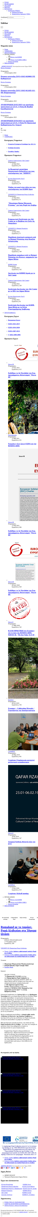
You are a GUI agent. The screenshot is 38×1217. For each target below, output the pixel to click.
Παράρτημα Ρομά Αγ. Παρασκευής (11, 1188)
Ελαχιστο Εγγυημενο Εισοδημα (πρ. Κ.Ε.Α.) (22, 144)
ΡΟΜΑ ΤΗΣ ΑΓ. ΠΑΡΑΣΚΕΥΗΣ (14, 1202)
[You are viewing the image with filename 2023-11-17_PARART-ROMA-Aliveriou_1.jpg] (14, 1064)
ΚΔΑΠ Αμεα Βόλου (28, 1186)
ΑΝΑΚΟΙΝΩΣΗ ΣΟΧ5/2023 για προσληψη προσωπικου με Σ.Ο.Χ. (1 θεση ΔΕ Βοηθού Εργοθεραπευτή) (17, 107)
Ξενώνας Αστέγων (6, 1194)
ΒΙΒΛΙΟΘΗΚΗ (9, 63)
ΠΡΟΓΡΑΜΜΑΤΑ (10, 53)
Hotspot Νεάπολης (6, 1190)
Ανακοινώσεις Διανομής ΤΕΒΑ (21, 14)
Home (6, 49)
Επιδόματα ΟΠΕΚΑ (14, 10)
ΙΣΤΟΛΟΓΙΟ (8, 9)
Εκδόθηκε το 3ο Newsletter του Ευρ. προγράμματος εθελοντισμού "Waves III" (22, 533)
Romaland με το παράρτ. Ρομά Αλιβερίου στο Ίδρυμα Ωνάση (18, 930)
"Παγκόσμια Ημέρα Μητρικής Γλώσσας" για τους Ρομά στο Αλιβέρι (22, 204)
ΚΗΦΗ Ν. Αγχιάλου (28, 1194)
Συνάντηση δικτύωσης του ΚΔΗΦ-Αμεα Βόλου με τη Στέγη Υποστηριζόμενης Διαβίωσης (21, 307)
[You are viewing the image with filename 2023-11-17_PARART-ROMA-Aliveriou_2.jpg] (14, 1081)
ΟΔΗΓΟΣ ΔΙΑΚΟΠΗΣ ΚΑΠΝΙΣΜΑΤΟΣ (16, 1204)
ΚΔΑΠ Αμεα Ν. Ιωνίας (30, 1188)
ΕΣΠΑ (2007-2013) (14, 331)
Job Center (4, 1192)
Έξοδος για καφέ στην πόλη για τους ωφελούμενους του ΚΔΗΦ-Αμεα (22, 188)
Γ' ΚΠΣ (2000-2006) (14, 335)
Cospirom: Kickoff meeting (18, 893)
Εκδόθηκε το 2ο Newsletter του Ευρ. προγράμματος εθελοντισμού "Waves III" (22, 592)
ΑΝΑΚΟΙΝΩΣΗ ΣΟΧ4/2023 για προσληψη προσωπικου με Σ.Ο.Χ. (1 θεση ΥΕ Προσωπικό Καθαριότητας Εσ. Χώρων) (18, 123)
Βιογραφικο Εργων (14, 320)
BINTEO (7, 7)
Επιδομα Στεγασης (14, 148)
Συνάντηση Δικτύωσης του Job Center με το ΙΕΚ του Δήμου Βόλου (22, 290)
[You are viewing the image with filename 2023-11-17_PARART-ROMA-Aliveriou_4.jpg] (14, 1115)
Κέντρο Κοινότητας (7, 1184)
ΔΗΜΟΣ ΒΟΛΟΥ (23, 1212)
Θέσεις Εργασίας (13, 61)
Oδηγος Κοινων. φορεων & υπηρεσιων (15, 1205)
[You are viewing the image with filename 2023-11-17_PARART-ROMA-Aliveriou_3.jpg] (14, 1098)
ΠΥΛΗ (6, 2)
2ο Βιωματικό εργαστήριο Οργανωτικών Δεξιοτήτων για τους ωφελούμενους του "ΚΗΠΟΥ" (21, 171)
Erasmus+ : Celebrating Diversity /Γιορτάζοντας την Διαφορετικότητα (21, 709)
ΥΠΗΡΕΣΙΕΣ (8, 51)
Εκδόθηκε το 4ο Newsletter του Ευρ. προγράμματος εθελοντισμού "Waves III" (22, 375)
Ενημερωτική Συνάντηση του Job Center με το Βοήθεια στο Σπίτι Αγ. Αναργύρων (21, 221)
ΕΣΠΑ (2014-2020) (14, 327)
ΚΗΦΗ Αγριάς (26, 1192)
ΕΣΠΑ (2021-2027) (14, 324)
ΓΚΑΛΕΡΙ (7, 5)
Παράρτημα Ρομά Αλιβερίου (9, 1186)
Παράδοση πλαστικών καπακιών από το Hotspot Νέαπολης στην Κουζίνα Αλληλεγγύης (22, 239)
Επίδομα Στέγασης (17, 12)
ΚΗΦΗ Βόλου (27, 1190)
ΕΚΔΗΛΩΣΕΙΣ (9, 4)
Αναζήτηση (4, 17)
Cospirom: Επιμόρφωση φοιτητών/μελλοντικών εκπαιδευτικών (21, 761)
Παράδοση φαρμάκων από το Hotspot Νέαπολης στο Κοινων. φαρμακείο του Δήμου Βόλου (22, 257)
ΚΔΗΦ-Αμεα (27, 1184)
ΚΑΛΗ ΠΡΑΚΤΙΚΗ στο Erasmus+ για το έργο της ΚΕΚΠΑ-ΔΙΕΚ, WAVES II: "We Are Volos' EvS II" (21, 633)
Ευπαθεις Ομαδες (13, 151)
